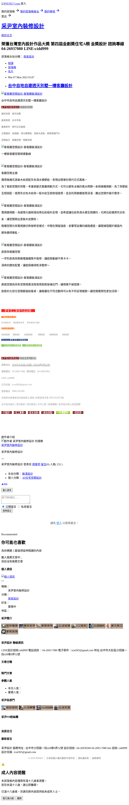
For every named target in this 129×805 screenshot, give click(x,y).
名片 (10, 71)
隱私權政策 (83, 758)
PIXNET (39, 758)
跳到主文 (6, 35)
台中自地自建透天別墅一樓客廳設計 (40, 85)
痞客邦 (36, 464)
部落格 (12, 67)
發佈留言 (7, 511)
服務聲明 (96, 758)
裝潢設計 (27, 473)
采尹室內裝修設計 (22, 26)
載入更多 (7, 490)
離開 (19, 798)
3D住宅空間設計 (32, 477)
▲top (4, 483)
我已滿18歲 (8, 798)
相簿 (10, 63)
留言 (43, 464)
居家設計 (29, 56)
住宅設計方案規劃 (12, 345)
